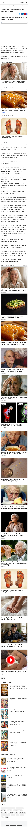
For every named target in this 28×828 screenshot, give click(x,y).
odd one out (22, 812)
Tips (2, 817)
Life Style (10, 812)
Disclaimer (19, 825)
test (22, 815)
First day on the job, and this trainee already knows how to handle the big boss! (17, 722)
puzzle (13, 815)
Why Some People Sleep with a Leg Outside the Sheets (16, 768)
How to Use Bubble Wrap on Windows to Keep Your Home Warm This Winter (17, 794)
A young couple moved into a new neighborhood (17, 731)
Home (2, 5)
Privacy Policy (13, 825)
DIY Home (3, 810)
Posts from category (8, 754)
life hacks (3, 812)
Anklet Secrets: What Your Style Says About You (16, 776)
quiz (18, 815)
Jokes (6, 5)
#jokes (3, 678)
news (16, 812)
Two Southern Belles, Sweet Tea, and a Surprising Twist (18, 699)
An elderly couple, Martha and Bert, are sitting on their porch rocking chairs (18, 743)
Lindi (2, 2)
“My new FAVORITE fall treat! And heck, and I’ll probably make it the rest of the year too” (17, 760)
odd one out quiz (5, 815)
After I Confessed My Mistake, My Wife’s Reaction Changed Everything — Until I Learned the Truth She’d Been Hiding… (18, 687)
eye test (9, 810)
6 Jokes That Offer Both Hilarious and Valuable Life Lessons (17, 711)
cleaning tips (20, 808)
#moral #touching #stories (7, 808)
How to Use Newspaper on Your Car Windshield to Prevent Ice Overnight (16, 784)
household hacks (18, 810)
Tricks (6, 817)
